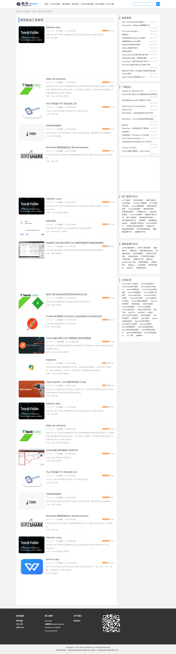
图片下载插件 (132, 217)
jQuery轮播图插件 (128, 327)
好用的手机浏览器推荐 (135, 226)
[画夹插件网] (27, 7)
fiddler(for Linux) (54, 199)
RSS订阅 (19, 624)
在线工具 (131, 312)
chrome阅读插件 (134, 209)
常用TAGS (20, 627)
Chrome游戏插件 (128, 307)
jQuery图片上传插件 (129, 324)
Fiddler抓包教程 (53, 125)
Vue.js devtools (51, 631)
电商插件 (142, 220)
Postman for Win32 (129, 148)
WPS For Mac (52, 559)
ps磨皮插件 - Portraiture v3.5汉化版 (135, 135)
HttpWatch (51, 360)
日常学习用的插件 (144, 248)
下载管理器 (126, 259)
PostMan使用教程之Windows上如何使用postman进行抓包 (74, 316)
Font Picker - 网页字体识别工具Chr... (136, 61)
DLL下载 (110, 4)
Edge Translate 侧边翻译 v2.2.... (134, 77)
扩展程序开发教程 (148, 256)
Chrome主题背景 (144, 307)
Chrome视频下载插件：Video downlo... (136, 151)
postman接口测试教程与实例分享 (62, 450)
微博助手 (125, 35)
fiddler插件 (51, 221)
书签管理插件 (143, 262)
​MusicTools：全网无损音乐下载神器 (135, 128)
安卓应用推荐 (146, 315)
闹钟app (131, 265)
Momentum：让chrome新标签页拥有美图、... (139, 119)
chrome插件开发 (128, 310)
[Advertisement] (66, 60)
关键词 (34, 11)
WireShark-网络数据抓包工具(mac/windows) (67, 147)
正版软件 (135, 318)
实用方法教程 (56, 136)
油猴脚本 (139, 335)
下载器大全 (150, 226)
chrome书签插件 (136, 215)
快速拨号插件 (133, 256)
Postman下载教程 (140, 203)
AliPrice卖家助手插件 (130, 48)
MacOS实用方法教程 (130, 315)
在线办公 (130, 268)
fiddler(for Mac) (53, 27)
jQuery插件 (100, 4)
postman (48, 621)
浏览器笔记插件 (128, 212)
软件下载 (54, 114)
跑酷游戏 (133, 251)
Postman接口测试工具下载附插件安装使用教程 (68, 338)
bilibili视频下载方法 (129, 220)
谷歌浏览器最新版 (143, 229)
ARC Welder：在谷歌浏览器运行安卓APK (137, 113)
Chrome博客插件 (133, 289)
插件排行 (75, 4)
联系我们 (77, 621)
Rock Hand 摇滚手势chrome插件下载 (136, 65)
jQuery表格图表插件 (145, 327)
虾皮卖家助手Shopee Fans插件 (134, 38)
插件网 (27, 11)
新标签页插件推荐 (146, 217)
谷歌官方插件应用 (144, 310)
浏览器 (150, 312)
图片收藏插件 (138, 253)
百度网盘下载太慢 (136, 223)
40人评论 (61, 342)
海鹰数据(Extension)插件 (131, 41)
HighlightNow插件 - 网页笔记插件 (134, 58)
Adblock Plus (127, 110)
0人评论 (60, 31)
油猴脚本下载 (140, 232)
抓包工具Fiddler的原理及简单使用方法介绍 (66, 294)
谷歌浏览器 (136, 304)
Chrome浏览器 (87, 4)
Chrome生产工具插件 (59, 231)
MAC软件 (54, 38)
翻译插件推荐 (149, 209)
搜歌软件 (149, 259)
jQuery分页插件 (146, 324)
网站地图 (19, 621)
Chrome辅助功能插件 (140, 301)
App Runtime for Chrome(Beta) (134, 106)
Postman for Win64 (52, 627)
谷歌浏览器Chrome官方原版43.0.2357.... (137, 100)
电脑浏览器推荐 (128, 229)
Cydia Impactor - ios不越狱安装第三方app (66, 382)
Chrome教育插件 (147, 284)
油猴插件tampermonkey (54, 624)
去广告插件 (126, 200)
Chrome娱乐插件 (134, 295)
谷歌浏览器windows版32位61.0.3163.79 (137, 142)
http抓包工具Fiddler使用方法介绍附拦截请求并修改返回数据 (75, 243)
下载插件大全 (142, 212)
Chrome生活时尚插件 (130, 287)
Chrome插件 (55, 4)
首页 (46, 4)
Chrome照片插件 (136, 298)
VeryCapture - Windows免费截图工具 (136, 25)
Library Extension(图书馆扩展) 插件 (135, 55)
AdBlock (125, 125)
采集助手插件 (127, 51)
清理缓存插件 (141, 268)
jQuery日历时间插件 (142, 321)
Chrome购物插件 (134, 292)
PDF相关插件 (138, 200)
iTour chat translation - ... (131, 31)
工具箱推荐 (141, 265)
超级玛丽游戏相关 (146, 251)
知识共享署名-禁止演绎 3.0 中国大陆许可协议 (95, 650)
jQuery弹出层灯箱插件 (130, 330)
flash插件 (125, 132)
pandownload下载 (129, 262)
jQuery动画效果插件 (134, 333)
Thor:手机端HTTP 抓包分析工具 (61, 103)
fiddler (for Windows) (56, 79)
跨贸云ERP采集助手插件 (131, 45)
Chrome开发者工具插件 (60, 96)
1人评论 (60, 82)
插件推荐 (66, 4)
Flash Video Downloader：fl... (133, 138)
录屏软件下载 (138, 259)
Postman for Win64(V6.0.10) (133, 91)
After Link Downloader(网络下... (134, 22)
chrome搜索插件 (138, 206)
